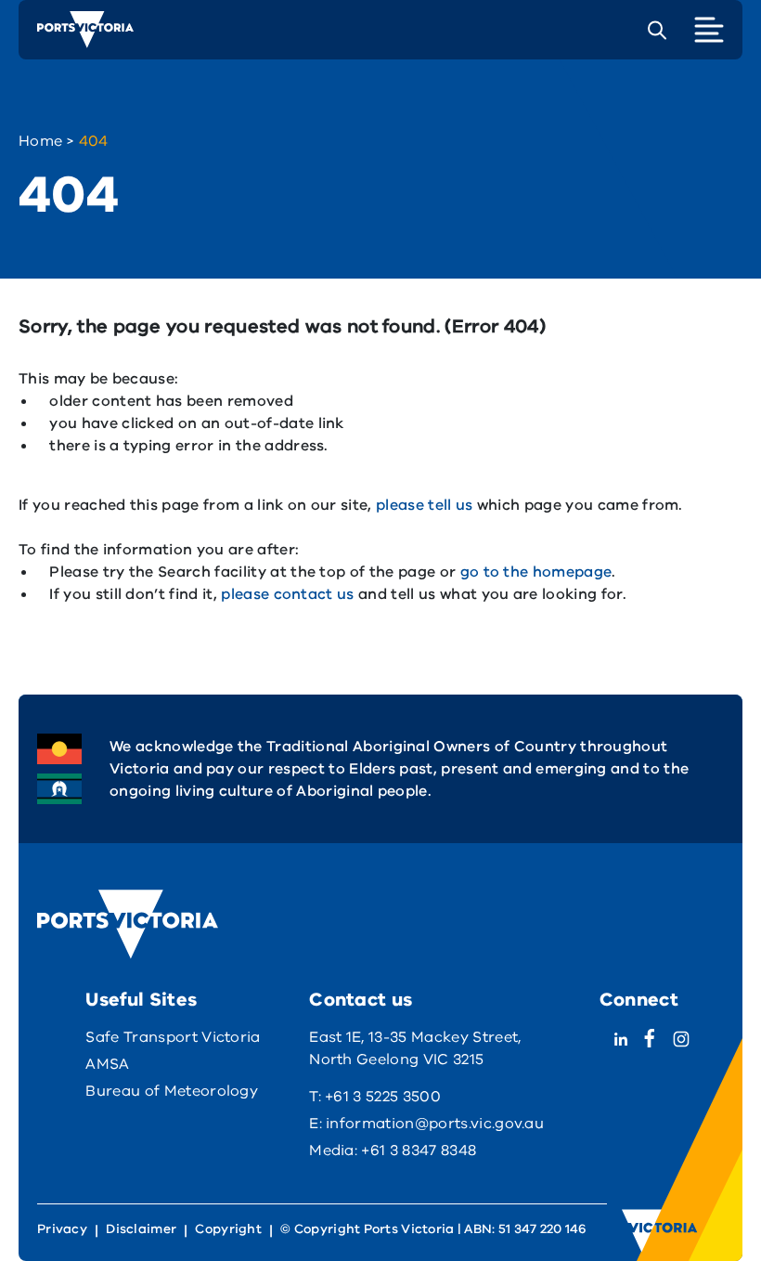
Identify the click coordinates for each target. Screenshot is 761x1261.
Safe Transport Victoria (172, 1037)
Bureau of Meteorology (171, 1091)
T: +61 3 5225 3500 (375, 1096)
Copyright (228, 1229)
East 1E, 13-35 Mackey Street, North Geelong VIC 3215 (415, 1048)
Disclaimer (141, 1229)
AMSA (107, 1064)
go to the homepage (536, 572)
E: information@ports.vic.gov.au (426, 1123)
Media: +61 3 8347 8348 (392, 1150)
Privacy (62, 1229)
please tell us (424, 505)
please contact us (287, 594)
